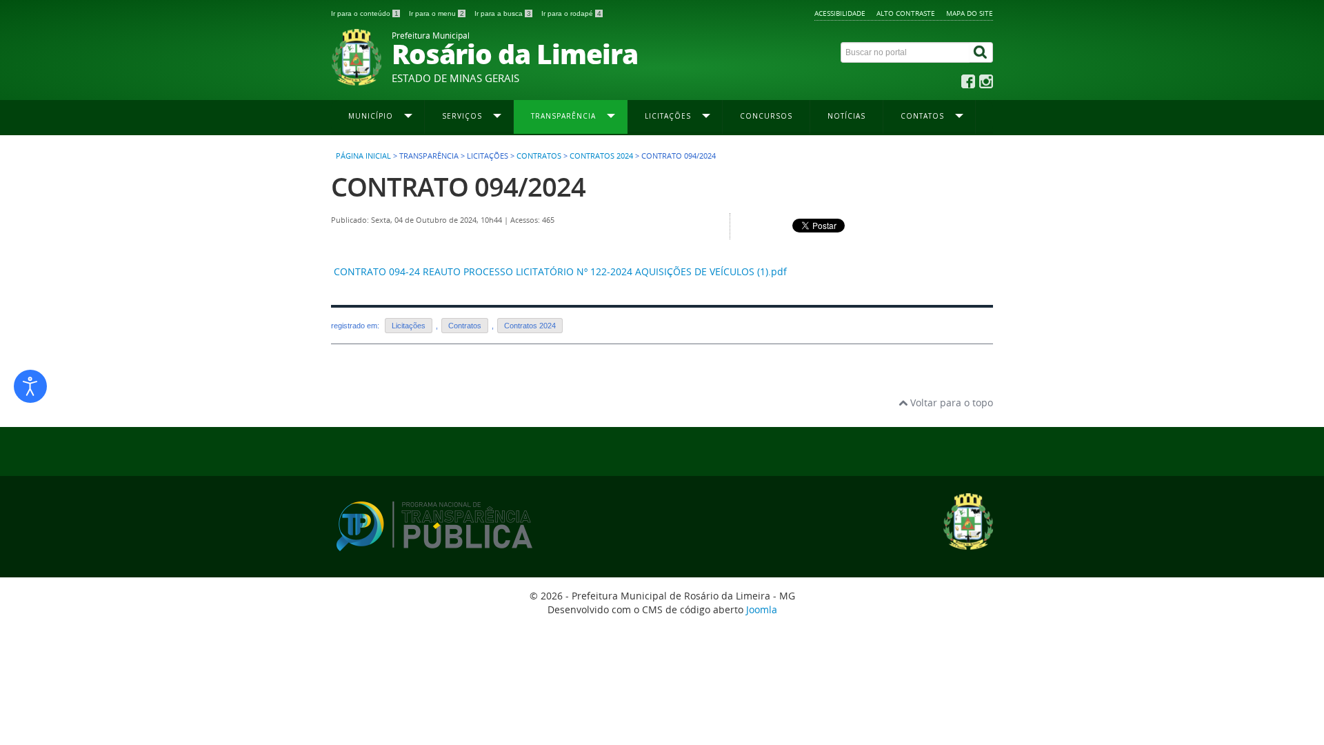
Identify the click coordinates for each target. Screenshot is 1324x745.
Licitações (408, 325)
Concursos (766, 116)
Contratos (538, 156)
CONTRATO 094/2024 (458, 186)
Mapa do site (969, 13)
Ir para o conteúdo (365, 13)
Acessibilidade (839, 13)
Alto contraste (905, 13)
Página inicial (363, 156)
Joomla (761, 609)
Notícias (846, 116)
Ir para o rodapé (571, 13)
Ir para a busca (502, 13)
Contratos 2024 (601, 156)
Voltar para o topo (950, 402)
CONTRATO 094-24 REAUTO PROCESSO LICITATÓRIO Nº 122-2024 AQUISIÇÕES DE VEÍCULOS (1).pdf (560, 271)
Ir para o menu (436, 13)
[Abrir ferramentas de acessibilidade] (30, 386)
